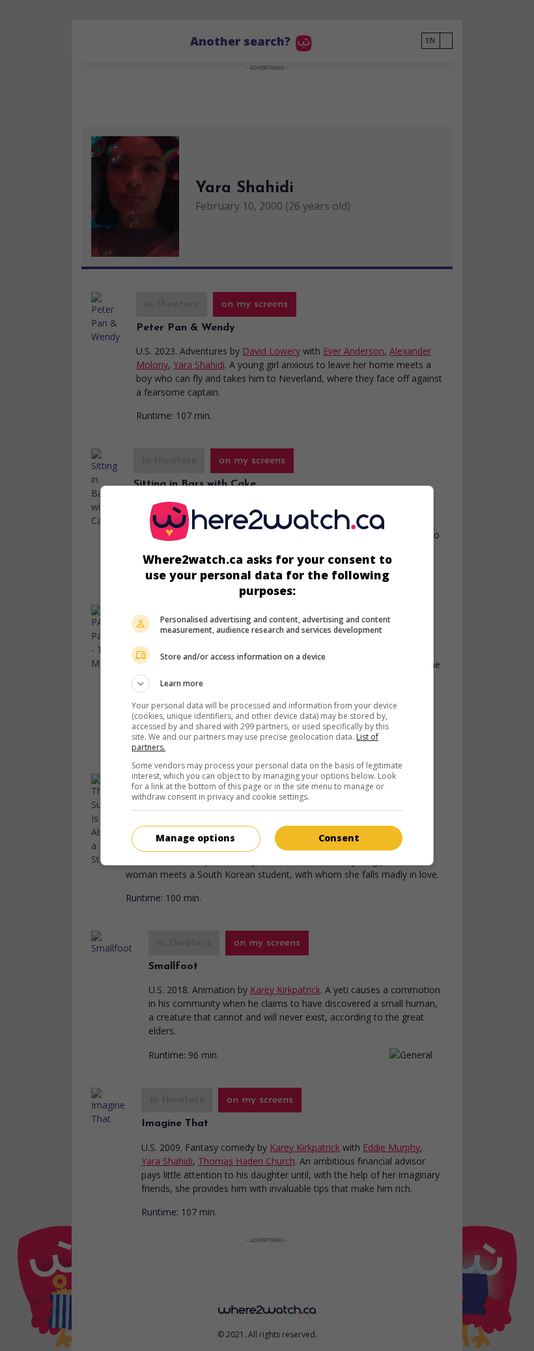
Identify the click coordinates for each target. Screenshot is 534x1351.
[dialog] (267, 675)
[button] (267, 684)
